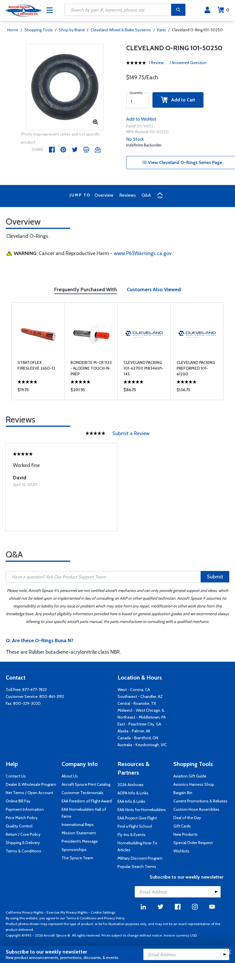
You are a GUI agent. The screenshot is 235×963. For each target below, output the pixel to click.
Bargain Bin (182, 792)
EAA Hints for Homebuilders (141, 809)
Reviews (127, 195)
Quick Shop (38, 391)
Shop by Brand (72, 29)
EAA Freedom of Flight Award (87, 801)
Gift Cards (182, 826)
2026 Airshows (130, 784)
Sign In (207, 10)
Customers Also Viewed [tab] (154, 289)
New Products (185, 834)
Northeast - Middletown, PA (141, 717)
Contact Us (16, 776)
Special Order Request (193, 842)
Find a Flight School (134, 826)
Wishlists (181, 851)
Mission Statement (79, 832)
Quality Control (19, 826)
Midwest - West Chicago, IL (141, 710)
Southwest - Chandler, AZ (140, 696)
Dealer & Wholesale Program (31, 784)
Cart (227, 10)
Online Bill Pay (18, 801)
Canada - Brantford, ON (137, 737)
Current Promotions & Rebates (200, 801)
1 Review (156, 63)
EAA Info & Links (131, 801)
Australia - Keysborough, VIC (142, 744)
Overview (104, 195)
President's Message (80, 841)
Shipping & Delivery (23, 842)
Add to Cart (181, 100)
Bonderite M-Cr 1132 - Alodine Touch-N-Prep (91, 368)
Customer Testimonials (82, 792)
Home (12, 29)
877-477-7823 (34, 689)
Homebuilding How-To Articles (137, 846)
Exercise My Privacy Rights (67, 912)
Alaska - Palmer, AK (133, 731)
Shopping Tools (38, 29)
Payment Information (25, 809)
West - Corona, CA (133, 689)
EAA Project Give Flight (137, 818)
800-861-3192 (51, 696)
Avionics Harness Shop (193, 784)
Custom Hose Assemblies (196, 809)
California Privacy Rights (24, 912)
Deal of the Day (187, 817)
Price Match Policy (22, 817)
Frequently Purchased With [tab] (85, 289)
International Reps (78, 824)
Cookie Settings (103, 912)
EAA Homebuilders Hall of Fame (84, 813)
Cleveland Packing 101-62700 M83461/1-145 (143, 368)
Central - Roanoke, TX (136, 703)
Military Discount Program (139, 858)
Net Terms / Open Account (29, 792)
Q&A (146, 195)
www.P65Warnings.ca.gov (143, 253)
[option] (64, 87)
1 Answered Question (188, 63)
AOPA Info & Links (132, 793)
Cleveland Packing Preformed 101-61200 (196, 368)
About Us (70, 776)
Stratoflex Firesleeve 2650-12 (36, 365)
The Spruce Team (77, 857)
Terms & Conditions (23, 851)
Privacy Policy (114, 918)
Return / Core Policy (23, 834)
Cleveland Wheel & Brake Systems (121, 29)
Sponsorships (74, 849)
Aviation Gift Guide (189, 776)
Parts (161, 29)
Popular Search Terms (136, 866)
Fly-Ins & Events (131, 834)
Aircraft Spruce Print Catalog (86, 784)
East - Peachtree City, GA (139, 724)
